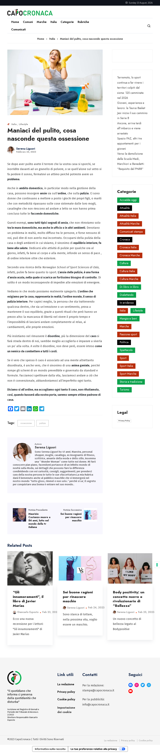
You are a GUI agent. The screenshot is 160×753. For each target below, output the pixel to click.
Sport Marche (128, 374)
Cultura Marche (129, 279)
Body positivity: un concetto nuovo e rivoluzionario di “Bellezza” (128, 599)
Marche (42, 22)
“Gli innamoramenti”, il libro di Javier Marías (28, 599)
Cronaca (125, 239)
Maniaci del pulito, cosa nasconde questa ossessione (48, 134)
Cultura (124, 263)
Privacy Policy (124, 421)
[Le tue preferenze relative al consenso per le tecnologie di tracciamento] (157, 565)
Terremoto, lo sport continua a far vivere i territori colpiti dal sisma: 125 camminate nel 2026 (130, 87)
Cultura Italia (127, 271)
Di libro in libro (129, 287)
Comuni (28, 22)
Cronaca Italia (128, 247)
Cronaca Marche (130, 255)
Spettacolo (126, 350)
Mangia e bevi (128, 319)
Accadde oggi (128, 200)
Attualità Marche (130, 224)
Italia (53, 22)
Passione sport (128, 334)
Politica (124, 342)
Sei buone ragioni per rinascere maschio (71, 517)
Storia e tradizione (131, 382)
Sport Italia (126, 366)
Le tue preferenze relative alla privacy (94, 748)
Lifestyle (23, 124)
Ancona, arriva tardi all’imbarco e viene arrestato (129, 128)
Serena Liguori (25, 149)
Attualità (125, 208)
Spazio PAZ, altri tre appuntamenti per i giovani (129, 143)
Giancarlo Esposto (28, 612)
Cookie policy (66, 699)
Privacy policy (66, 692)
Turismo (124, 390)
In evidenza (127, 303)
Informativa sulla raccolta (50, 748)
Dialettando (127, 295)
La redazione (65, 684)
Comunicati (18, 29)
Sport (123, 358)
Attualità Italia (128, 216)
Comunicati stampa (131, 232)
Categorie (67, 22)
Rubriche (83, 22)
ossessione (26, 423)
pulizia (42, 423)
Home (15, 22)
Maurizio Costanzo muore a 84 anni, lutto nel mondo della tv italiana (39, 520)
